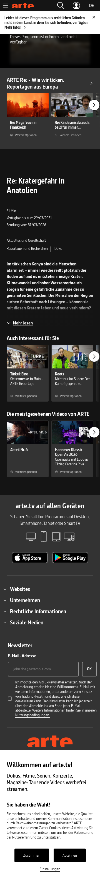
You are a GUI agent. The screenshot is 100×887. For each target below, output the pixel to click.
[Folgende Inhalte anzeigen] (94, 105)
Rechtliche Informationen (38, 611)
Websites (20, 589)
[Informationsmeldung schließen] (94, 17)
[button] (61, 5)
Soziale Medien (26, 622)
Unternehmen (25, 600)
